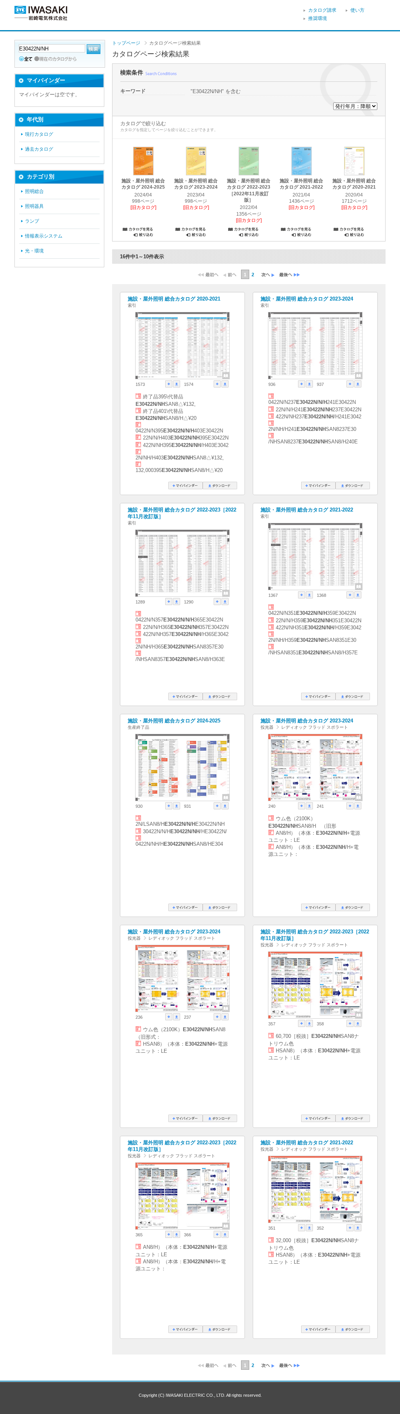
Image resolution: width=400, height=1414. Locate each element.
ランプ (32, 221)
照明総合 (34, 191)
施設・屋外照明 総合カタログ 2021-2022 (307, 510)
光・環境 (34, 251)
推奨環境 (317, 18)
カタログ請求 (322, 10)
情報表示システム (43, 236)
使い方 (357, 10)
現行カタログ (39, 134)
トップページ (126, 43)
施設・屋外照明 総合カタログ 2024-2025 (174, 721)
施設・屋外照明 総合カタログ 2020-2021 (174, 299)
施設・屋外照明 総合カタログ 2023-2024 (307, 299)
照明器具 (34, 206)
